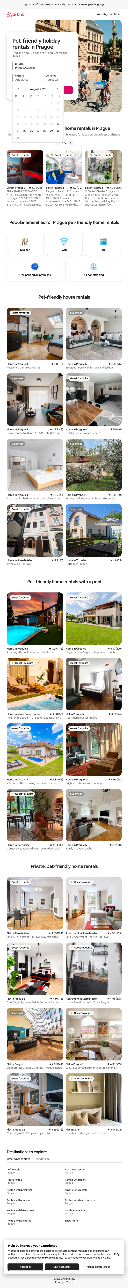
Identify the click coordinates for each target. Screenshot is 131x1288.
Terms (69, 1282)
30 (58, 130)
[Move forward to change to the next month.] (58, 89)
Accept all (25, 1266)
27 (38, 130)
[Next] (70, 143)
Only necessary (61, 1266)
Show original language (91, 4)
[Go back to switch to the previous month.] (18, 89)
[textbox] (27, 80)
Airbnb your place (108, 14)
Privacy (59, 1282)
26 (31, 130)
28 (44, 130)
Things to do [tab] (42, 1159)
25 (24, 130)
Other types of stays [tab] (18, 1159)
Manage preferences (98, 1266)
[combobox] (42, 68)
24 (18, 130)
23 (58, 123)
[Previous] (58, 143)
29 (51, 130)
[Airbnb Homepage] (15, 14)
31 (18, 137)
